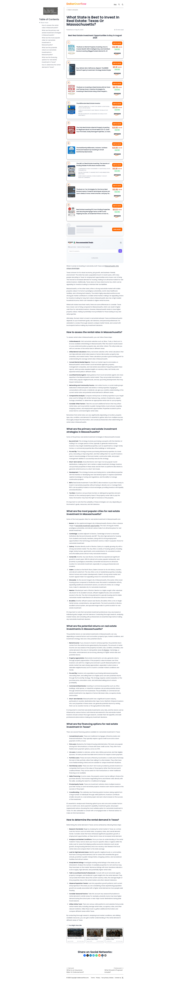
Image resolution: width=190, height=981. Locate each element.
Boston (106, 650)
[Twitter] (123, 978)
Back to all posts (73, 10)
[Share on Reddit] (99, 955)
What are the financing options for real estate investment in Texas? (49, 59)
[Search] (119, 4)
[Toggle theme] (121, 242)
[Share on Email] (105, 955)
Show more (44, 23)
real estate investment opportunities (87, 526)
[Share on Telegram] (93, 955)
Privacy (98, 978)
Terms (93, 978)
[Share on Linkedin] (90, 955)
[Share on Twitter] (87, 955)
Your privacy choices (107, 978)
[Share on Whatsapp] (96, 955)
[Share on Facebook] (84, 955)
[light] (123, 4)
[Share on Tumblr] (102, 955)
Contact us (118, 978)
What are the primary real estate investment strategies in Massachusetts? (51, 32)
